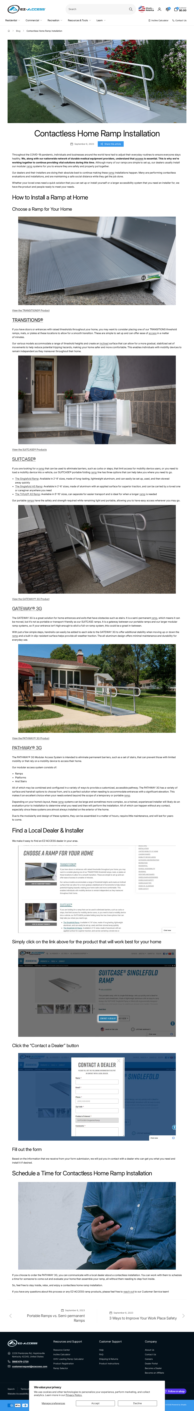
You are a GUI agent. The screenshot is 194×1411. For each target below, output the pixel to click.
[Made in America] (146, 9)
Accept (95, 1403)
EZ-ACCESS (167, 1405)
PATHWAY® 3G (27, 748)
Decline (137, 1403)
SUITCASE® (24, 459)
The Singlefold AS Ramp (28, 486)
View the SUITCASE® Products (29, 449)
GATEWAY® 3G (27, 608)
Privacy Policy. (74, 1395)
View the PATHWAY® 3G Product (30, 738)
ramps (30, 500)
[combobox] (100, 9)
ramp (29, 166)
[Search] (131, 9)
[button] (180, 9)
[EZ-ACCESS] (23, 1345)
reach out (128, 1291)
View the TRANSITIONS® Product (31, 310)
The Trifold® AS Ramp (27, 494)
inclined (104, 343)
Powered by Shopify (179, 1405)
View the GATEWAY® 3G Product (30, 598)
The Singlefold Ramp (27, 478)
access (139, 158)
